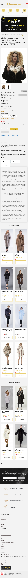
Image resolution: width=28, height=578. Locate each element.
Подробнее (7, 262)
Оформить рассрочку (11, 135)
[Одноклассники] (3, 158)
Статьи (2, 544)
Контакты (3, 548)
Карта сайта (3, 550)
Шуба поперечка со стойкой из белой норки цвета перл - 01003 (7, 450)
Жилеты (2, 520)
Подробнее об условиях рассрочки (7, 147)
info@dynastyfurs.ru (6, 562)
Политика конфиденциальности (7, 542)
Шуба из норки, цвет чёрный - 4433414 (20, 450)
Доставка (3, 533)
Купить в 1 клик (4, 131)
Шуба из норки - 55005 (19, 292)
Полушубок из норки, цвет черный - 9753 (7, 292)
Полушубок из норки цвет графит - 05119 (7, 330)
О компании (3, 536)
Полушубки (3, 518)
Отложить (25, 91)
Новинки (2, 524)
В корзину (13, 129)
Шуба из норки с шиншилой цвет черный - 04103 (19, 412)
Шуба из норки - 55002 (6, 412)
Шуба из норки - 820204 (19, 255)
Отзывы (2, 538)
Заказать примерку (23, 94)
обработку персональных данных (17, 480)
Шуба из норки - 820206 (6, 255)
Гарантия (2, 540)
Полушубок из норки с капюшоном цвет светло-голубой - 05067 (20, 330)
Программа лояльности (6, 534)
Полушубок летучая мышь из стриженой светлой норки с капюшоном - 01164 (7, 368)
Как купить (3, 531)
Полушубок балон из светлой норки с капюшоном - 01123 (20, 368)
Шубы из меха (4, 517)
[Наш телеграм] (2, 564)
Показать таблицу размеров (7, 118)
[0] (26, 5)
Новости (2, 546)
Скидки (2, 522)
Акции (2, 526)
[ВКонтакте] (1, 158)
